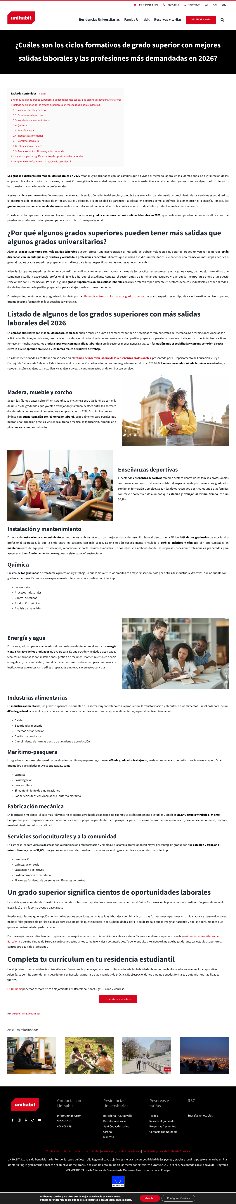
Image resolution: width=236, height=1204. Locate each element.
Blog (24, 1013)
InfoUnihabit (34, 1013)
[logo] (25, 1100)
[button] (222, 20)
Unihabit (15, 1013)
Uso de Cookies (180, 1151)
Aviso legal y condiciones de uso (121, 1151)
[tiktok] (32, 1120)
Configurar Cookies (178, 1198)
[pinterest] (26, 1120)
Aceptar (150, 1198)
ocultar (42, 93)
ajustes (127, 1200)
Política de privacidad (156, 1151)
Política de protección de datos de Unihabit (73, 1151)
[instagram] (19, 1120)
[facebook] (12, 1120)
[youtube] (39, 1120)
